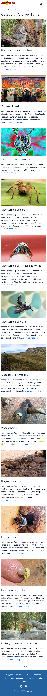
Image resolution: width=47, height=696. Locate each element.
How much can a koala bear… (17, 50)
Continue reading (8, 69)
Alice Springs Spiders (13, 209)
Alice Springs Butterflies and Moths (21, 265)
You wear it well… (11, 106)
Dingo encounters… (12, 481)
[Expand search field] (41, 4)
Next (26, 667)
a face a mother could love (16, 159)
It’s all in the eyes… (11, 537)
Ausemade (29, 691)
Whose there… (9, 428)
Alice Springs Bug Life (13, 321)
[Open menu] (44, 4)
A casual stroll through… (14, 374)
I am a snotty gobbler (13, 590)
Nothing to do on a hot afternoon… (20, 643)
